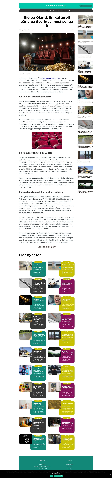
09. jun (38, 401)
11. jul (66, 331)
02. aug (38, 296)
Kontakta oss (67, 11)
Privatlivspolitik (58, 475)
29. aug (67, 262)
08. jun (67, 401)
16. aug (38, 279)
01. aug (67, 296)
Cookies (59, 11)
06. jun (38, 418)
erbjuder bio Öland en (51, 78)
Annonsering (45, 11)
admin (32, 30)
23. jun (66, 383)
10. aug (67, 279)
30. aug (38, 262)
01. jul (38, 366)
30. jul (38, 314)
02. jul (66, 348)
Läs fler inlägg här (47, 247)
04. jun (38, 435)
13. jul (38, 331)
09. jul (38, 348)
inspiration (71, 30)
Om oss (52, 11)
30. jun (38, 383)
